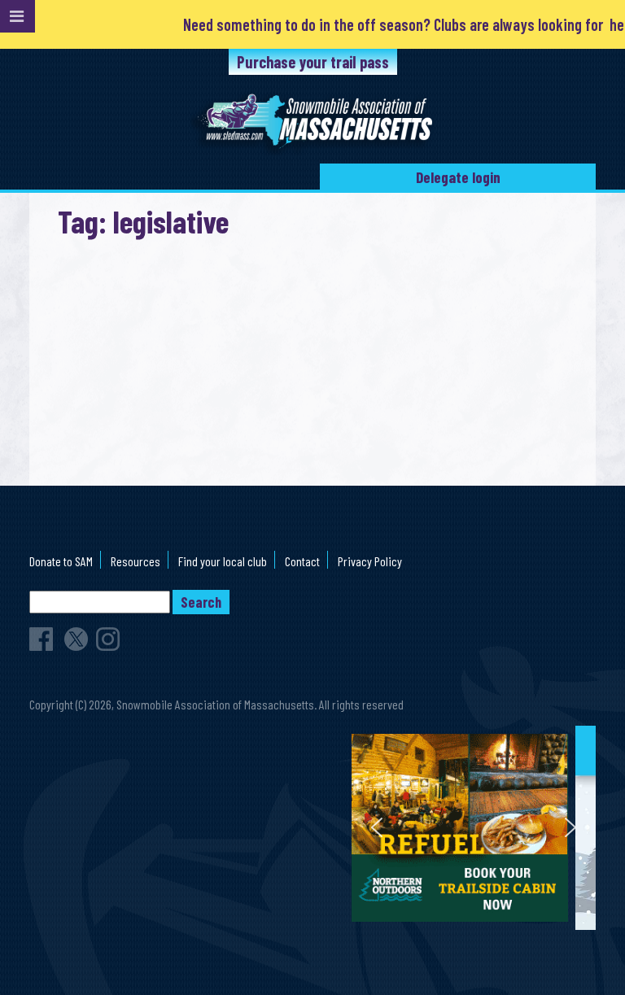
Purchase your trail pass (313, 62)
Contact (302, 561)
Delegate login (458, 177)
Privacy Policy (370, 561)
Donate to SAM (61, 561)
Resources (135, 561)
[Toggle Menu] (17, 16)
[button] (476, 828)
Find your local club (222, 561)
